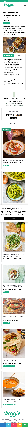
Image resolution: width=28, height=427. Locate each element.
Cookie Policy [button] (19, 212)
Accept (14, 218)
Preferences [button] (23, 214)
